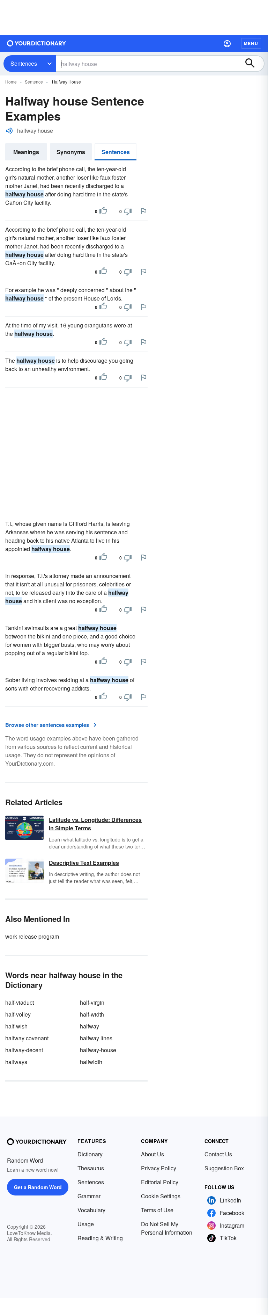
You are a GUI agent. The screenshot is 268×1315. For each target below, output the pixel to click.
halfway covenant (27, 1038)
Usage (85, 1224)
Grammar (88, 1196)
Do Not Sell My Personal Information (166, 1228)
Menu (251, 43)
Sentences (23, 63)
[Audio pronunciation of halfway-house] (9, 131)
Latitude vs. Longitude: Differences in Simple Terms (95, 824)
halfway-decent (24, 1050)
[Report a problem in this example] (143, 211)
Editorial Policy (159, 1182)
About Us (152, 1154)
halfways (16, 1062)
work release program (32, 936)
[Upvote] (103, 211)
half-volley (18, 1014)
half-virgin (92, 1002)
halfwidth (91, 1062)
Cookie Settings (160, 1196)
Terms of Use (157, 1210)
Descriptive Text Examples (84, 863)
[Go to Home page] (36, 43)
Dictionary (90, 1154)
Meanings (26, 152)
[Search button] (253, 63)
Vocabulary (91, 1210)
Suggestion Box (224, 1168)
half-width (92, 1014)
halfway (89, 1026)
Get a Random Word (38, 1187)
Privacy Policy (158, 1168)
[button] (227, 43)
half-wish (16, 1026)
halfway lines (96, 1038)
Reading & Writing (100, 1238)
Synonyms (71, 152)
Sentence (34, 82)
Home (11, 82)
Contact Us (218, 1154)
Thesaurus (90, 1168)
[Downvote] (128, 211)
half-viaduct (19, 1002)
